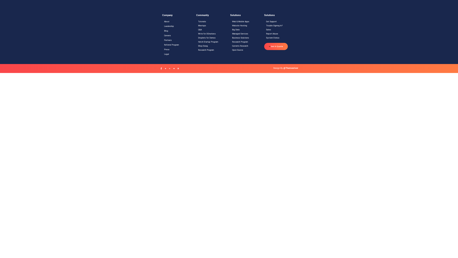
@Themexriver (290, 68)
